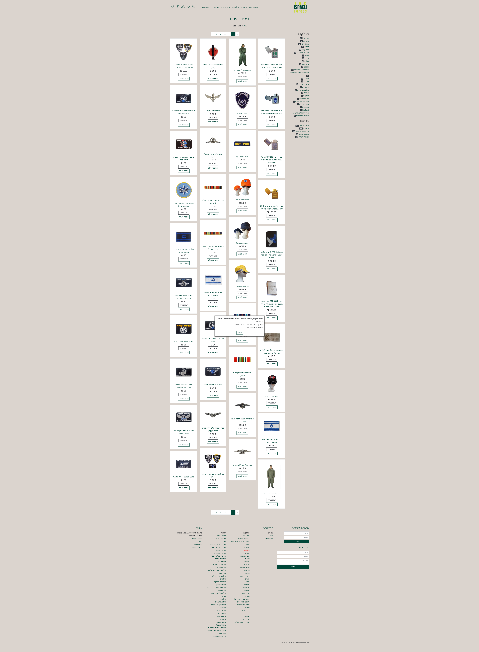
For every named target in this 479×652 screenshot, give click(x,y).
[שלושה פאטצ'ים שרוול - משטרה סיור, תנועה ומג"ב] (184, 52)
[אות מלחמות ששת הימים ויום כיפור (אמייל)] (213, 233)
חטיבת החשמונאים (219, 547)
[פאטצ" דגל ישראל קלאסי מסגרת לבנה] (213, 279)
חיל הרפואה (221, 590)
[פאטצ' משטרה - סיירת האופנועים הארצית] (184, 282)
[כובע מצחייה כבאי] (272, 383)
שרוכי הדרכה (304, 104)
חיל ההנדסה (221, 567)
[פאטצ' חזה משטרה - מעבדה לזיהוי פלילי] (184, 144)
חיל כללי (223, 608)
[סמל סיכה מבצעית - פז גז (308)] (213, 52)
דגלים (306, 47)
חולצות (246, 565)
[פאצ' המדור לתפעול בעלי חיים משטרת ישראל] (184, 98)
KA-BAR (305, 110)
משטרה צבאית (220, 622)
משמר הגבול (304, 125)
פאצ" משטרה (242, 113)
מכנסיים (246, 587)
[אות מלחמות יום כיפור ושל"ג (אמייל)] (213, 187)
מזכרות (306, 41)
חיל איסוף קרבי (220, 559)
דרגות (306, 55)
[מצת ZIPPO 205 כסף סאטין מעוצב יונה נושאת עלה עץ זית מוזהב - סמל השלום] (272, 288)
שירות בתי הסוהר (302, 131)
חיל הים (244, 7)
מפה (200, 541)
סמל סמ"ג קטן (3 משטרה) (242, 465)
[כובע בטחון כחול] (242, 230)
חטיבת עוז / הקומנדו (218, 556)
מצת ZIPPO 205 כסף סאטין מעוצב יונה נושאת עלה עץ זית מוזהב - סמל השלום (272, 304)
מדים (307, 58)
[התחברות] (177, 7)
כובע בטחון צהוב (242, 286)
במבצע (306, 81)
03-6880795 (197, 547)
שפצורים (305, 87)
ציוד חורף (305, 64)
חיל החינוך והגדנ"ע (219, 576)
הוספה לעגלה (271, 78)
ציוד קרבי (305, 50)
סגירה (240, 333)
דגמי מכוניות (304, 99)
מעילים (246, 590)
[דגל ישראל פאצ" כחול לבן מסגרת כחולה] (272, 426)
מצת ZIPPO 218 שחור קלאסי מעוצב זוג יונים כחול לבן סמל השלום (272, 255)
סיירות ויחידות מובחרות (217, 628)
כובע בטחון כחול (242, 243)
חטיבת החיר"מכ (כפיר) (217, 544)
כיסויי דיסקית (304, 84)
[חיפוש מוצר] (193, 7)
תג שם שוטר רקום (242, 156)
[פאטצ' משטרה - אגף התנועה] (184, 464)
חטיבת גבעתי (221, 539)
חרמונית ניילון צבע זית (242, 70)
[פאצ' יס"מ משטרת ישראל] (213, 372)
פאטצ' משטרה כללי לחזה (183, 341)
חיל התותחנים (220, 602)
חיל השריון (222, 599)
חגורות (306, 93)
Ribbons (305, 107)
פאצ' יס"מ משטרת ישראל (213, 385)
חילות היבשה (253, 7)
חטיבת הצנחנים (220, 553)
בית (245, 26)
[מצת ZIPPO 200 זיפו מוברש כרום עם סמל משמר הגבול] (272, 52)
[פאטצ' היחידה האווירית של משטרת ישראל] (184, 190)
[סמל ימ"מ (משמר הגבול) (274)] (213, 141)
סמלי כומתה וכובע (302, 101)
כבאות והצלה (304, 137)
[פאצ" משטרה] (242, 100)
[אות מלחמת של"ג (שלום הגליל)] (242, 360)
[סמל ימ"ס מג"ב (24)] (213, 98)
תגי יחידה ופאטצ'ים (301, 70)
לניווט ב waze (197, 539)
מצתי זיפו (305, 44)
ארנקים (306, 96)
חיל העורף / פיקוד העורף (216, 587)
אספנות (306, 38)
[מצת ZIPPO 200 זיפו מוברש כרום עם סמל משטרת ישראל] (272, 98)
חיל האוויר (222, 562)
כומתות (246, 573)
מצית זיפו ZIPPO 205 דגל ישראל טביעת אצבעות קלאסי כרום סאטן (271, 160)
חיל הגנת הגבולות (219, 565)
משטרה (306, 128)
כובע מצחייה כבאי (271, 396)
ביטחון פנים (225, 7)
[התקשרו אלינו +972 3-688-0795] (172, 6)
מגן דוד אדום (304, 134)
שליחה (296, 541)
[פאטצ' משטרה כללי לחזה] (184, 328)
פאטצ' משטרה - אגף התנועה (183, 477)
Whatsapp (198, 544)
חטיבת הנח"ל (221, 550)
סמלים (306, 78)
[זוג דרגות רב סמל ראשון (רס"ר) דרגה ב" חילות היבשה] (272, 337)
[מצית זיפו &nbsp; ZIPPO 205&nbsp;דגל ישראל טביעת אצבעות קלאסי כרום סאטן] (272, 144)
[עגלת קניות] (188, 7)
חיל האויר (235, 7)
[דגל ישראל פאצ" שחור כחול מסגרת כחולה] (184, 236)
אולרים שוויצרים (303, 53)
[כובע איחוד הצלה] (242, 187)
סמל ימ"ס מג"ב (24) (213, 111)
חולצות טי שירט (303, 90)
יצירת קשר (206, 7)
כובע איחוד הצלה (242, 200)
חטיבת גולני (221, 541)
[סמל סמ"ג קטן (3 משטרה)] (242, 452)
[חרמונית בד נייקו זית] (272, 476)
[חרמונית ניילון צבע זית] (242, 54)
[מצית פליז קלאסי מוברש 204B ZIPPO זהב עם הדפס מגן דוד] (272, 193)
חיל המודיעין (221, 585)
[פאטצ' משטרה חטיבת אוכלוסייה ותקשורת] (184, 372)
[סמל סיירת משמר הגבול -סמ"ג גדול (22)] (242, 406)
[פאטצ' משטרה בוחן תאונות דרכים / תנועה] (184, 418)
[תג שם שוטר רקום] (242, 144)
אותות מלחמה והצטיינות (299, 73)
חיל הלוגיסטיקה (220, 582)
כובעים (306, 67)
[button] (215, 7)
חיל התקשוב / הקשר (218, 605)
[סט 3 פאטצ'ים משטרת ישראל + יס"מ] (213, 461)
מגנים (247, 579)
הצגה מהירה (271, 74)
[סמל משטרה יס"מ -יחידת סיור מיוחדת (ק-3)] (213, 415)
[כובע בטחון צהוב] (242, 273)
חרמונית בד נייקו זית (271, 493)
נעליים (306, 61)
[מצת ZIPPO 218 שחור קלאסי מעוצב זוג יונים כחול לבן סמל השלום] (272, 239)
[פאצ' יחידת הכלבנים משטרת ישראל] (213, 326)
